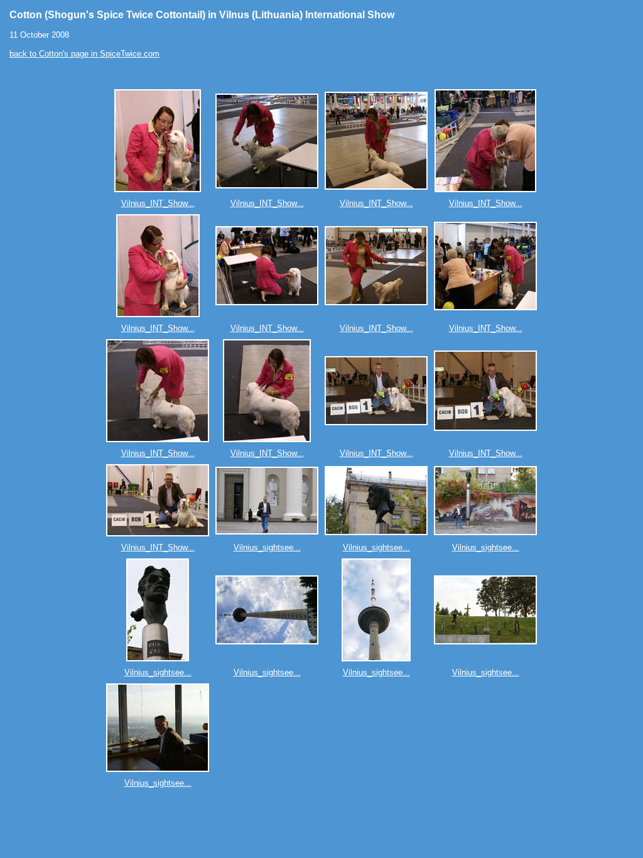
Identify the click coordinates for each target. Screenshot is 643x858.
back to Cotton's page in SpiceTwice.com (84, 53)
